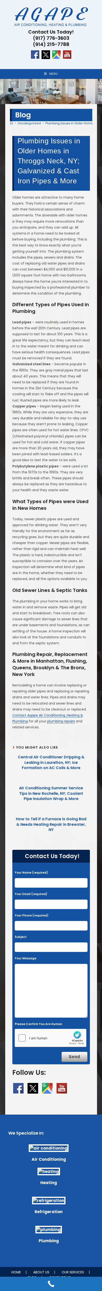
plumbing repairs (61, 721)
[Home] (11, 123)
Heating (48, 1183)
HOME (16, 1272)
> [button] (96, 90)
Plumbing (49, 1241)
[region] (51, 91)
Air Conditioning (49, 1159)
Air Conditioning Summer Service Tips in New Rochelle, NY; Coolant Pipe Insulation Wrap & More (51, 793)
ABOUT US (41, 1272)
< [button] (5, 90)
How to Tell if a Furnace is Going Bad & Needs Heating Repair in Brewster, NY (51, 824)
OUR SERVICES (73, 1272)
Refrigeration (49, 1212)
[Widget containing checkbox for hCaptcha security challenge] (50, 1038)
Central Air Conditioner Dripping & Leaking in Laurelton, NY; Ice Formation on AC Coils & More (51, 763)
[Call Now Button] (51, 1284)
